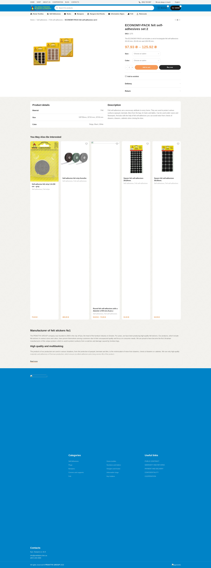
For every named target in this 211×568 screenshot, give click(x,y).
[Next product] (180, 20)
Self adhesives (42, 20)
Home (32, 20)
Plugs (70, 465)
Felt (69, 476)
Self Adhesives (73, 461)
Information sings (113, 472)
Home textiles (111, 461)
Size (126, 54)
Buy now (170, 67)
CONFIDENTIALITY (151, 472)
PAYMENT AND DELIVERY (154, 469)
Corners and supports (76, 472)
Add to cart (146, 67)
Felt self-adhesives (56, 20)
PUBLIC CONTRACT (152, 461)
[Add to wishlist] (56, 143)
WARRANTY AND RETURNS (155, 465)
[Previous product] (175, 20)
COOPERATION (150, 476)
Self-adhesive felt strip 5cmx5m (74, 178)
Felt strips (46, 189)
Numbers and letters (114, 465)
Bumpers (71, 469)
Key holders (111, 476)
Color (127, 60)
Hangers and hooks (113, 469)
